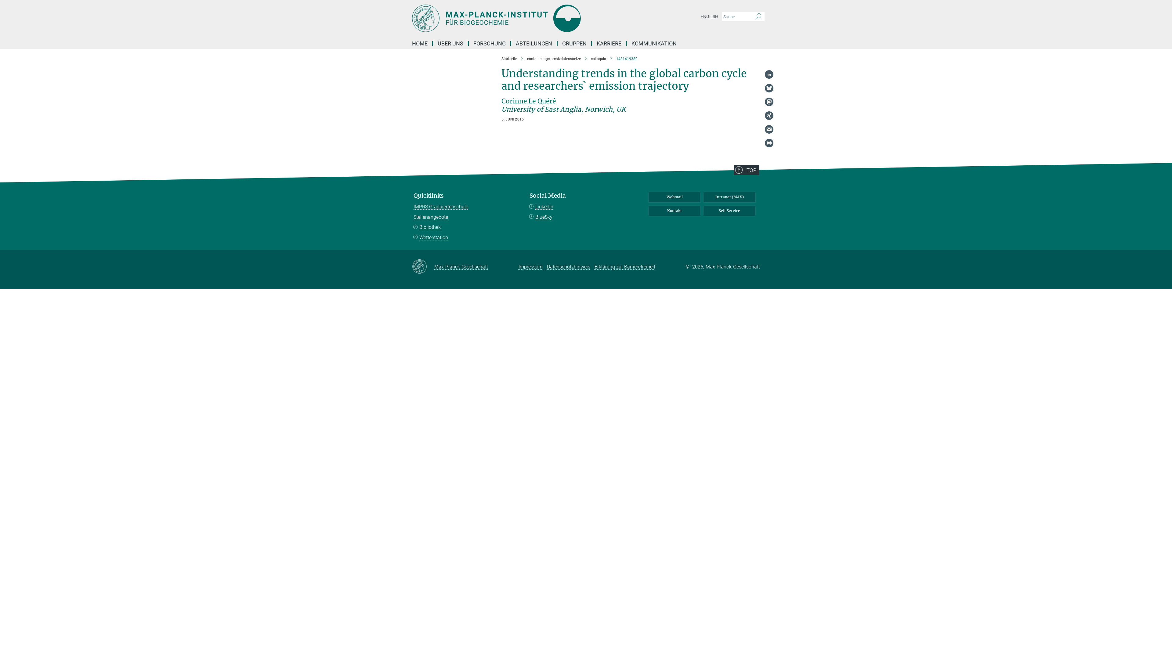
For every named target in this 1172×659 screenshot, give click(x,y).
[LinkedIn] (769, 74)
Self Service (729, 210)
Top (751, 170)
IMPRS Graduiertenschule (441, 207)
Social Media (548, 195)
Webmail (675, 197)
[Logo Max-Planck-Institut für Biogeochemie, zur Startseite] (526, 18)
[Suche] (758, 17)
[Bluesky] (769, 88)
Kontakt (674, 210)
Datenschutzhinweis (568, 267)
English (709, 16)
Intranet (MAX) (729, 197)
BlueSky (543, 217)
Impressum (531, 267)
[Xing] (769, 115)
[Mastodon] (769, 101)
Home (420, 43)
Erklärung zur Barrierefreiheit (625, 267)
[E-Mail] (769, 129)
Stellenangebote (431, 217)
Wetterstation (433, 237)
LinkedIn (544, 207)
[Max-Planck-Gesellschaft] (423, 267)
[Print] (769, 143)
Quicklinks (429, 195)
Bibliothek (430, 227)
